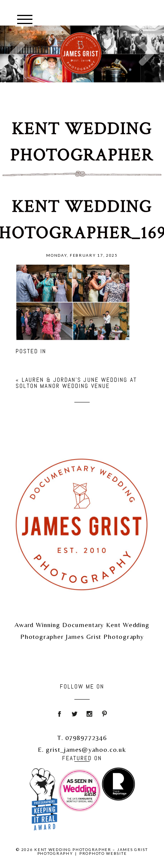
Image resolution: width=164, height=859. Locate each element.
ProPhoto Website (103, 853)
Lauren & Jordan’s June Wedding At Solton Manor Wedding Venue (76, 383)
